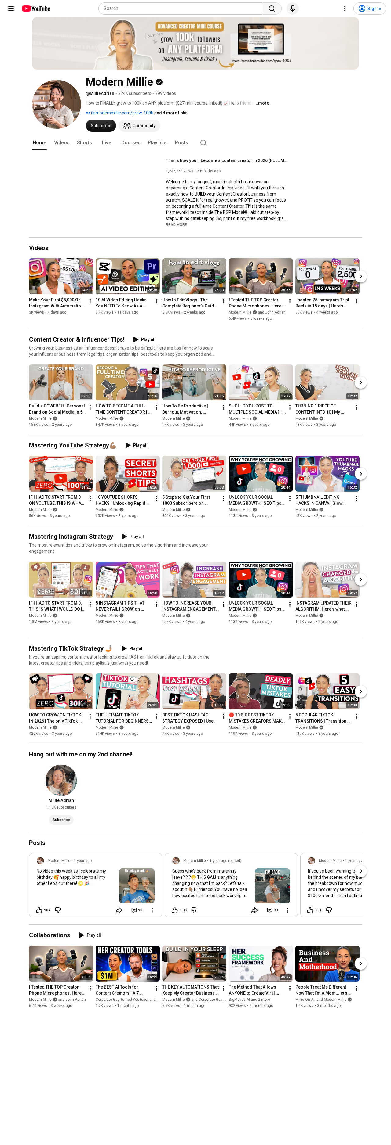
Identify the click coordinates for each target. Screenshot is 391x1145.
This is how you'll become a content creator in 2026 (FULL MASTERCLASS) (227, 160)
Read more (176, 225)
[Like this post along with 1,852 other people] (175, 910)
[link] (96, 887)
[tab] (39, 142)
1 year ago (83, 861)
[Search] (272, 8)
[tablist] (195, 142)
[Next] (361, 277)
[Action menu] (152, 910)
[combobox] (182, 8)
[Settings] (345, 8)
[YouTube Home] (36, 8)
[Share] (119, 910)
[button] (176, 224)
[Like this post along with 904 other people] (39, 910)
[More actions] (90, 301)
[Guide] (11, 8)
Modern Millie (40, 418)
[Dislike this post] (58, 910)
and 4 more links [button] (171, 112)
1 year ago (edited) (225, 861)
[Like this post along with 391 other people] (310, 910)
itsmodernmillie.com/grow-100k (121, 112)
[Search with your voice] (293, 8)
